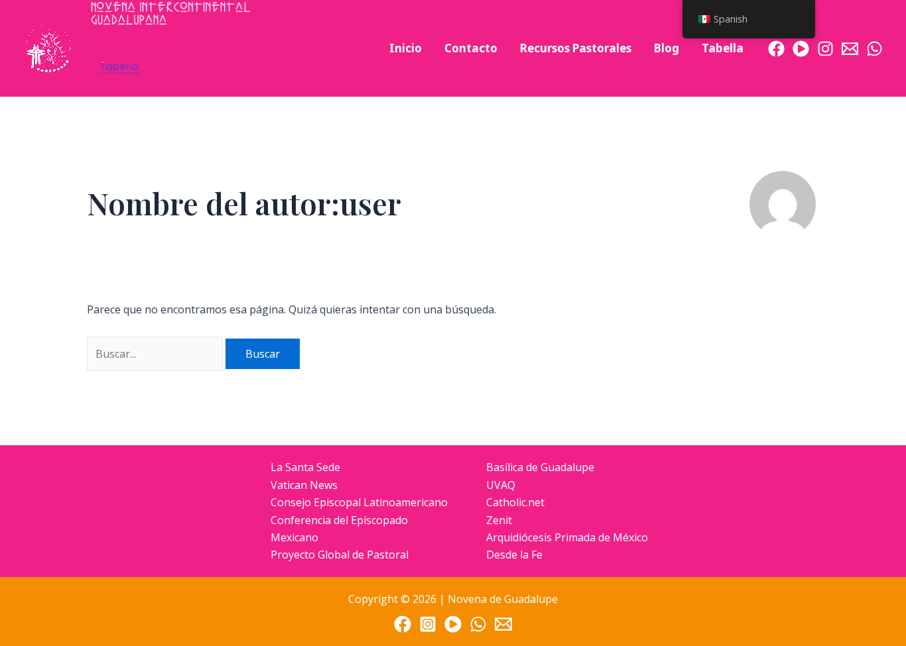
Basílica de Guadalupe (540, 467)
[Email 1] (503, 624)
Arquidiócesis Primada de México (567, 537)
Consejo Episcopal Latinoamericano (359, 502)
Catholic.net (515, 502)
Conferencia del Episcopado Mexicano (339, 529)
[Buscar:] (156, 354)
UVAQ (500, 485)
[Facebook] (776, 48)
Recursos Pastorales (575, 48)
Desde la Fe (514, 554)
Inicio (405, 48)
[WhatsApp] (874, 48)
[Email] (850, 48)
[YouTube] (453, 624)
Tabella (723, 48)
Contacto (470, 48)
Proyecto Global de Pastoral (340, 554)
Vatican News (304, 485)
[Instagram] (825, 48)
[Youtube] (801, 48)
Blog (666, 48)
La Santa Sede (305, 467)
